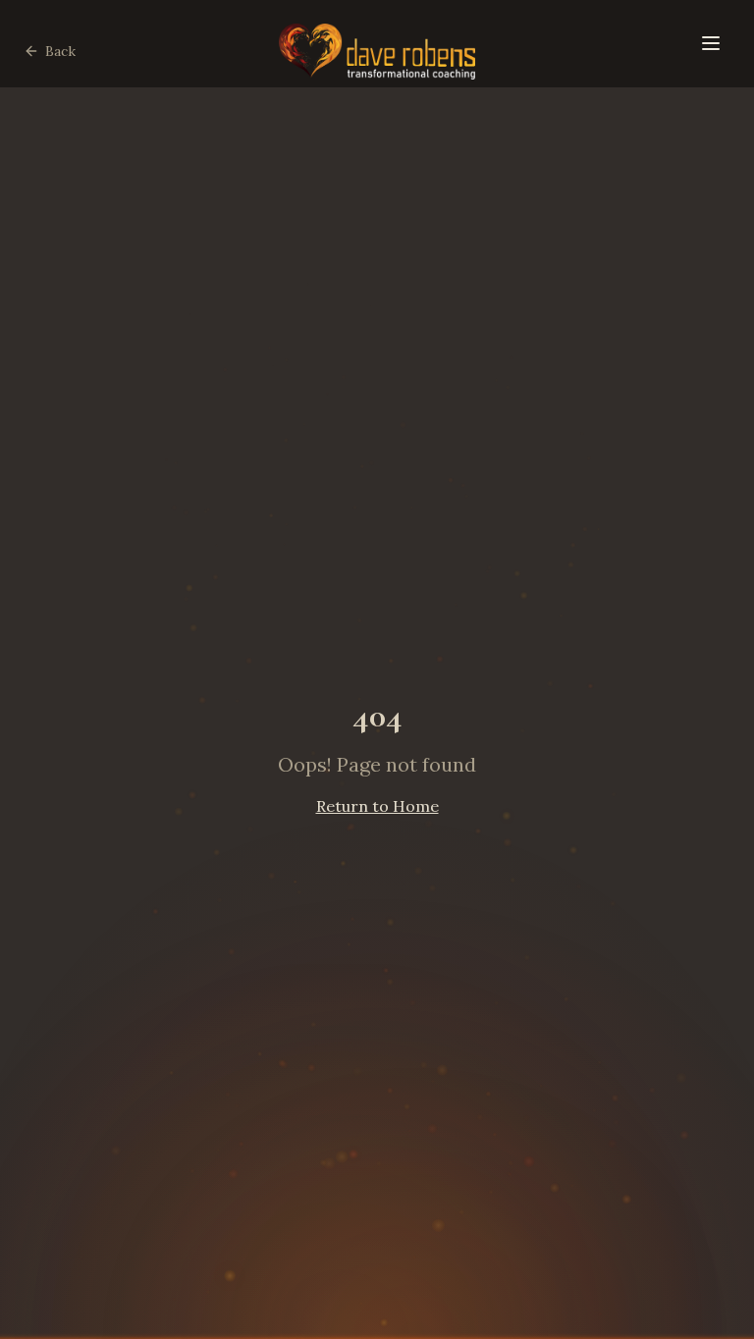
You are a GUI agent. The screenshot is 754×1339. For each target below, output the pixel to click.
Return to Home (377, 806)
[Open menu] (710, 43)
